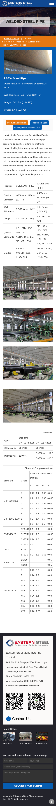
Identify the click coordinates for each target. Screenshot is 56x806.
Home (9, 41)
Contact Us (21, 719)
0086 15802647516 (33, 681)
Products (20, 41)
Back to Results (11, 38)
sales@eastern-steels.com (27, 127)
